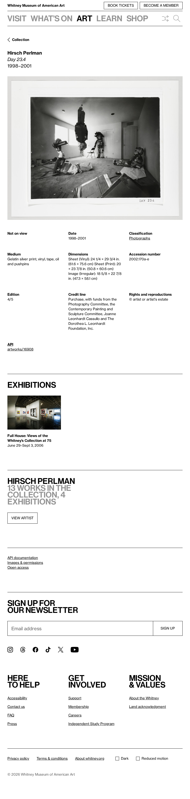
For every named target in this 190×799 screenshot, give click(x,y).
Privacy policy (18, 758)
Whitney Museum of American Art (36, 5)
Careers (75, 715)
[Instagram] (10, 649)
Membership (78, 706)
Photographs (139, 238)
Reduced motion (155, 758)
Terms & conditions (52, 758)
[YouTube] (74, 649)
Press (12, 724)
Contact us (16, 706)
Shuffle (165, 18)
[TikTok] (48, 649)
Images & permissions (25, 562)
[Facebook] (35, 649)
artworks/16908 (20, 349)
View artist (22, 518)
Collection (20, 39)
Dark (125, 758)
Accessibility (17, 698)
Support (74, 698)
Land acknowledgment (147, 706)
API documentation (22, 558)
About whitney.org (89, 758)
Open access (18, 567)
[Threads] (23, 649)
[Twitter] (60, 649)
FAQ (10, 715)
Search (177, 18)
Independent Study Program (91, 724)
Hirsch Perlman (24, 52)
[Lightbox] (95, 148)
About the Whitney (144, 698)
